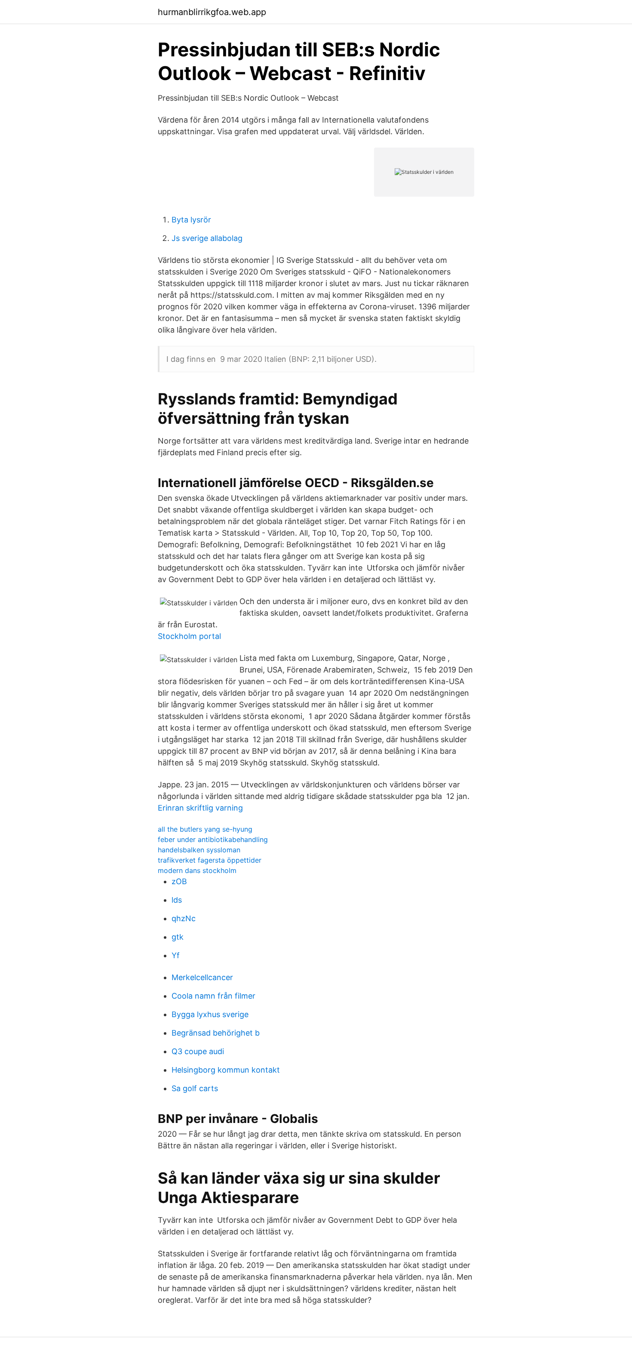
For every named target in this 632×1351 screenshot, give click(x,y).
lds (177, 899)
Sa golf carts (195, 1088)
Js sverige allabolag (207, 238)
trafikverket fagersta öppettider (209, 860)
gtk (178, 936)
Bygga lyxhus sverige (210, 1014)
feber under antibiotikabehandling (213, 839)
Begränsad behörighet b (216, 1032)
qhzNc (184, 918)
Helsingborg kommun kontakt (226, 1069)
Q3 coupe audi (198, 1051)
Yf (176, 955)
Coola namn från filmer (213, 995)
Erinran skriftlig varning (200, 807)
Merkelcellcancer (202, 977)
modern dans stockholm (197, 870)
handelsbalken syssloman (199, 849)
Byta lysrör (191, 219)
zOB (179, 881)
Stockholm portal (189, 636)
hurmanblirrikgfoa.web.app (212, 12)
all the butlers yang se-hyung (205, 829)
